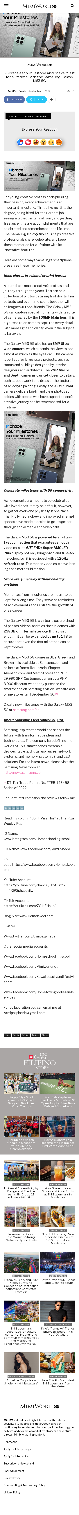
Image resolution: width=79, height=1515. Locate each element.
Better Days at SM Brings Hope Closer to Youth (57, 1281)
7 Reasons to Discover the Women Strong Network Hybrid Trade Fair (21, 1238)
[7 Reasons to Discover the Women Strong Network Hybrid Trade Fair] (21, 1216)
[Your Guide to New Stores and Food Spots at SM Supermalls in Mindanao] (57, 1170)
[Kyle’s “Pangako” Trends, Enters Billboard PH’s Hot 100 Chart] (57, 1311)
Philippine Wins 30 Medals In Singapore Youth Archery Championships (21, 1144)
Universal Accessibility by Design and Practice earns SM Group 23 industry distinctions (21, 1193)
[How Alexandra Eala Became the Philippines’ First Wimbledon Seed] (57, 1126)
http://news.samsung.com (24, 772)
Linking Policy (12, 1492)
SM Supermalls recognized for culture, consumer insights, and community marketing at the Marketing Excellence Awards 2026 (21, 1336)
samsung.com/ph (26, 710)
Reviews (35, 1035)
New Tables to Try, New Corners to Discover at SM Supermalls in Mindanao (58, 1238)
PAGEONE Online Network (58, 1324)
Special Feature (21, 1184)
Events (16, 1035)
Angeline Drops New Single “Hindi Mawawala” (21, 1382)
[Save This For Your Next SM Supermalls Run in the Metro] (57, 1362)
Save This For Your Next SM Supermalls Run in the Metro (58, 1383)
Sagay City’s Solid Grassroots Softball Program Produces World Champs (21, 1101)
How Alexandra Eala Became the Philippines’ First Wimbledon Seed (58, 1143)
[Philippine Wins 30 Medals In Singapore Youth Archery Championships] (21, 1126)
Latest (7, 1035)
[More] (52, 99)
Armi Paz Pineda (17, 91)
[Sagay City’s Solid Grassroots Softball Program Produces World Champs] (21, 1083)
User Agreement (14, 1470)
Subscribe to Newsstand (19, 1463)
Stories (45, 1035)
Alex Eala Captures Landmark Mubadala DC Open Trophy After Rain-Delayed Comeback (58, 1101)
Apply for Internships (16, 1456)
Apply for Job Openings (17, 1449)
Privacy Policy (12, 1478)
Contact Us (10, 1441)
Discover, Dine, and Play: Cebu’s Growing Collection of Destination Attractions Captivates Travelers (21, 1286)
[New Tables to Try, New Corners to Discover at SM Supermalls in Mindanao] (57, 1216)
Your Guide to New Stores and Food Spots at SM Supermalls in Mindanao (58, 1193)
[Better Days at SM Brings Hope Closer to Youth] (57, 1262)
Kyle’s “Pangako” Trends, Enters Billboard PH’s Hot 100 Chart (58, 1331)
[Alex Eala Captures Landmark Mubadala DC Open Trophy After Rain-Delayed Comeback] (57, 1083)
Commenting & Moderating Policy (24, 1485)
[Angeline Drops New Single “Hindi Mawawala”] (21, 1362)
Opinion (25, 1035)
